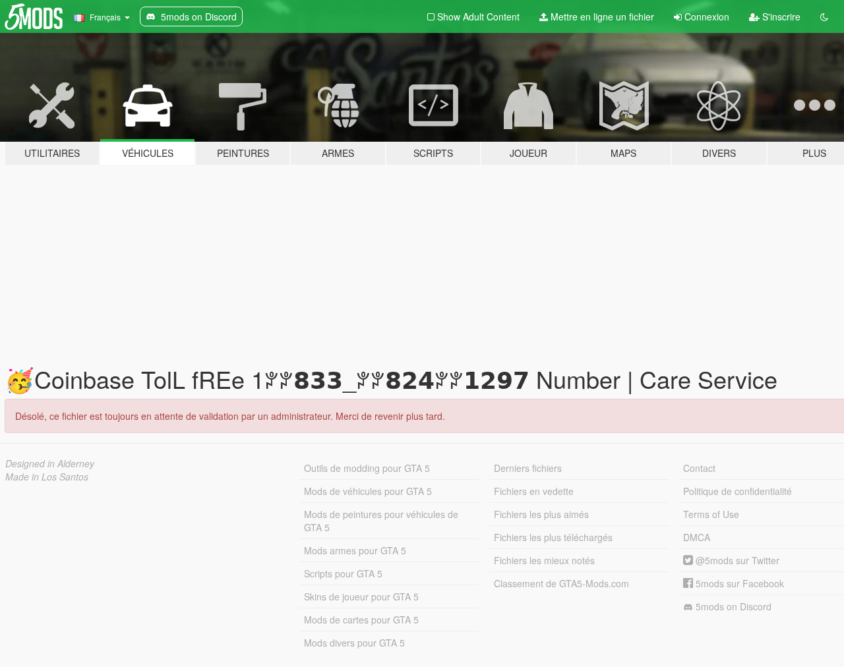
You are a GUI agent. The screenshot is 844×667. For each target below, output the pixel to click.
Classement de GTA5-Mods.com (561, 583)
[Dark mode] (824, 16)
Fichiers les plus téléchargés (553, 537)
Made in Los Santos (46, 476)
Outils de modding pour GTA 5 (367, 468)
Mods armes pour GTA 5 (355, 550)
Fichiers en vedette (534, 491)
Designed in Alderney (49, 463)
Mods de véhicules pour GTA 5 (368, 491)
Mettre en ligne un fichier (601, 16)
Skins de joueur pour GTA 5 (361, 596)
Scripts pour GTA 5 (343, 573)
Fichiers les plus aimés (541, 514)
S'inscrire (780, 16)
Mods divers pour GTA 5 (354, 642)
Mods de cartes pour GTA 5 (361, 619)
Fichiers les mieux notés (544, 560)
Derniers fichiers (528, 468)
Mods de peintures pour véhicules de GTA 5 (381, 521)
